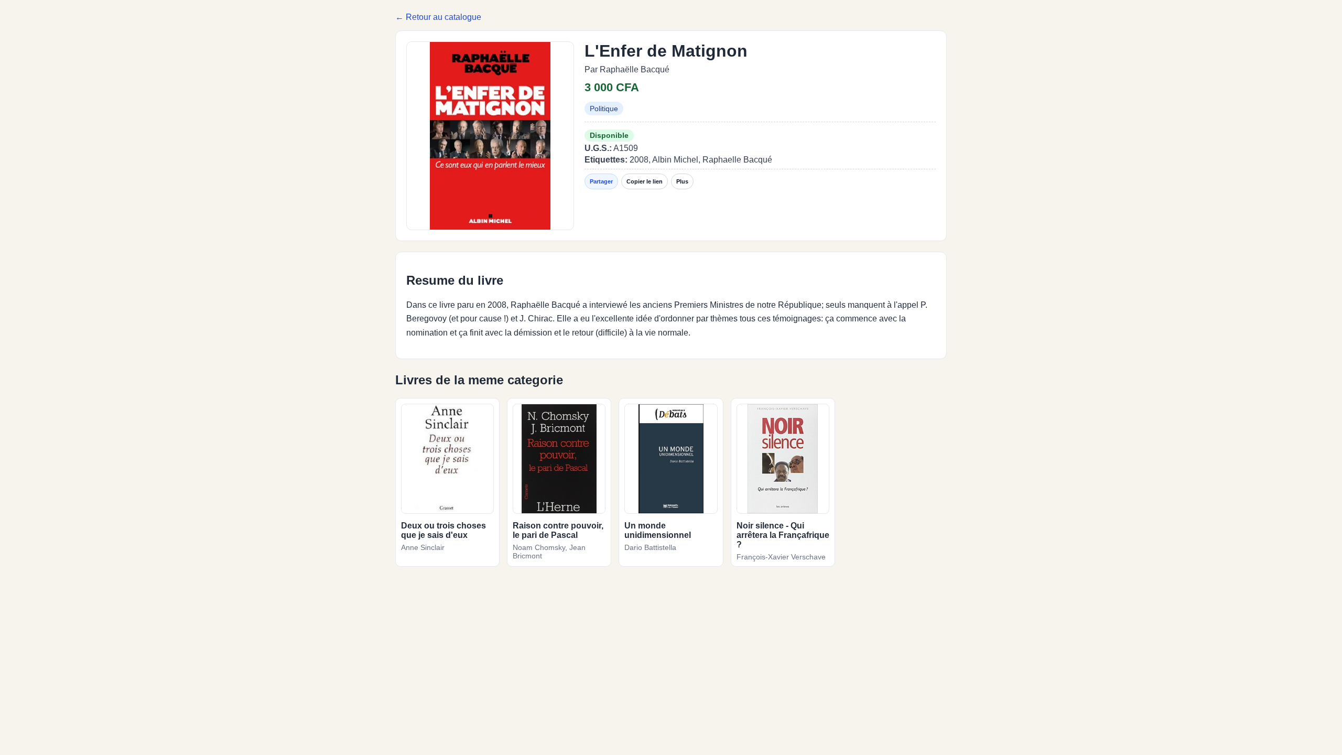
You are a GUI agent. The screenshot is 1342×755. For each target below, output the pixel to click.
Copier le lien (644, 181)
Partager (601, 181)
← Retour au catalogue (438, 17)
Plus (682, 181)
